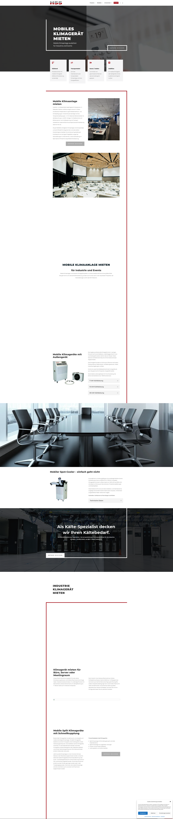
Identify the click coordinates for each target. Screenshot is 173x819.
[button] (170, 801)
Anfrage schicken (117, 48)
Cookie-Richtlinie (147, 816)
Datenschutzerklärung (156, 816)
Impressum (163, 816)
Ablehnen (153, 813)
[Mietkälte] (86, 197)
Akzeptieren (143, 813)
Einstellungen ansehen (164, 813)
